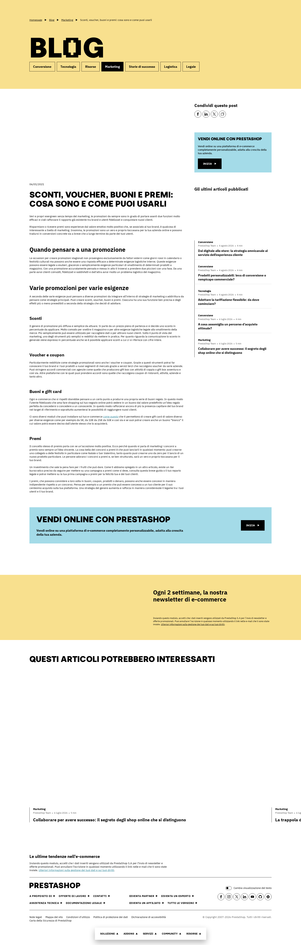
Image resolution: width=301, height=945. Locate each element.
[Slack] (268, 896)
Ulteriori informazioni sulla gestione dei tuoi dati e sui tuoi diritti (193, 624)
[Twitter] (214, 114)
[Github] (260, 896)
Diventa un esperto (176, 896)
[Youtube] (252, 896)
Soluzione (107, 933)
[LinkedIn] (206, 114)
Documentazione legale (84, 903)
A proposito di (40, 896)
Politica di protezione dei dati (110, 917)
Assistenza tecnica (44, 903)
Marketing (112, 67)
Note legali (35, 917)
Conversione (42, 67)
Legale (191, 67)
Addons (129, 933)
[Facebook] (197, 114)
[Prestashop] (45, 8)
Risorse (192, 933)
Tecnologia (68, 67)
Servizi (148, 933)
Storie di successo (142, 67)
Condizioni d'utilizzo (78, 917)
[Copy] (222, 114)
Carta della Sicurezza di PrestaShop (50, 920)
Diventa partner (141, 896)
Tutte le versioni (181, 903)
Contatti (100, 896)
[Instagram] (228, 896)
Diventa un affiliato (145, 903)
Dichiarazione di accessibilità (148, 917)
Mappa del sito (54, 917)
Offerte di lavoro (72, 896)
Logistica (170, 67)
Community (170, 933)
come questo (110, 416)
